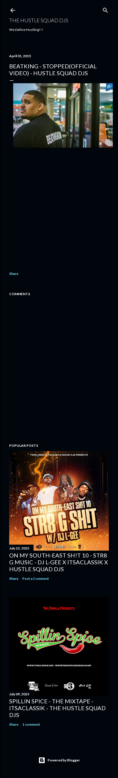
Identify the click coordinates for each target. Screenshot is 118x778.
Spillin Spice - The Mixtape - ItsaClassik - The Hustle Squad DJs (57, 708)
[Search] (105, 9)
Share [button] (13, 273)
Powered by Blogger (64, 760)
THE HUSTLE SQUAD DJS (38, 20)
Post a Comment (35, 578)
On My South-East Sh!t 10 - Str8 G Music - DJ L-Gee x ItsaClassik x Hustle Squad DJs (58, 562)
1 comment (31, 724)
